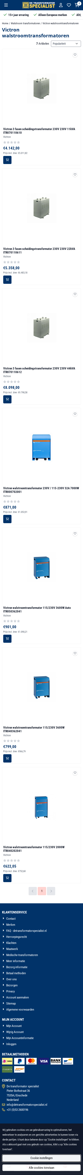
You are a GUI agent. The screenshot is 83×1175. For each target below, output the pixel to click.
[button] (6, 5)
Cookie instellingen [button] (41, 1158)
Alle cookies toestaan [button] (41, 1168)
